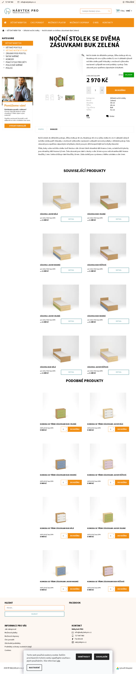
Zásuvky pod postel (16, 53)
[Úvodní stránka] (5, 22)
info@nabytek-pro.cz (28, 2)
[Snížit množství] (67, 430)
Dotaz (112, 116)
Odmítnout (84, 656)
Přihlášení (130, 2)
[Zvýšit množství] (67, 428)
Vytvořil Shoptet (125, 668)
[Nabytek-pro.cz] (35, 11)
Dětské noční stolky (118, 98)
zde (58, 660)
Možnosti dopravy (79, 22)
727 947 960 (9, 2)
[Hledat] (109, 11)
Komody (10, 59)
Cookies (8, 650)
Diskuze (53, 129)
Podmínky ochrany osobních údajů (18, 646)
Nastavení (34, 667)
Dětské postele (14, 47)
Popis (41, 129)
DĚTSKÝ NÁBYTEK (18, 22)
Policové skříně (14, 65)
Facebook (79, 639)
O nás (96, 22)
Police (9, 68)
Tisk (88, 117)
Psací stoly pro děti (16, 62)
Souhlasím (101, 656)
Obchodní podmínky (13, 643)
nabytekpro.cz (80, 642)
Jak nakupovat (10, 629)
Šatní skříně (12, 56)
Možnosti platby (57, 22)
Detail (71, 219)
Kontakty (108, 22)
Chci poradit (37, 22)
